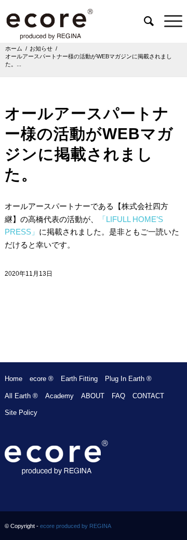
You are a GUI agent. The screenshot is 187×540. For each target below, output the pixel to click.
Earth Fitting (79, 379)
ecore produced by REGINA (75, 526)
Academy (59, 396)
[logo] (76, 21)
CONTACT (148, 396)
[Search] (143, 21)
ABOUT (92, 396)
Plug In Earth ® (128, 379)
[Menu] (168, 21)
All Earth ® (21, 396)
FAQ (118, 396)
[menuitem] (143, 21)
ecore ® (42, 379)
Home (13, 379)
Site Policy (21, 412)
